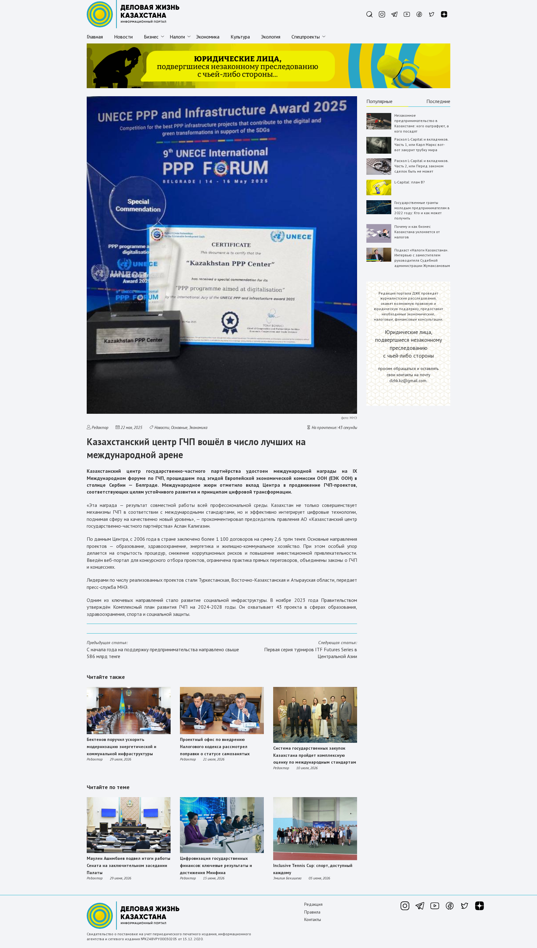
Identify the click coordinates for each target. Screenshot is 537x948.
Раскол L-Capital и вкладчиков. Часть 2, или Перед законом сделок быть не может (421, 166)
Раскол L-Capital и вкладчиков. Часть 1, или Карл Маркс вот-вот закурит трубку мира (421, 144)
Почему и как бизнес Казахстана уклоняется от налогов (417, 231)
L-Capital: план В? (409, 182)
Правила (312, 912)
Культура (240, 37)
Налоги (177, 37)
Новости (123, 37)
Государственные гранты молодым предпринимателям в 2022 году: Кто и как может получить (422, 210)
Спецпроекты (305, 37)
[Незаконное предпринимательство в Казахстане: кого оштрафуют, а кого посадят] (378, 128)
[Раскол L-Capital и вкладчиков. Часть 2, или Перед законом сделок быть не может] (378, 173)
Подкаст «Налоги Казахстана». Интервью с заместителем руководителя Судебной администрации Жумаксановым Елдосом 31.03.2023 (422, 260)
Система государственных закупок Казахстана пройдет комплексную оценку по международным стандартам (314, 755)
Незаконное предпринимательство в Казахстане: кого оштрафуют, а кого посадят (421, 123)
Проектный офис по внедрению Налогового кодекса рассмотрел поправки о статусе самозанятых (215, 746)
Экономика (207, 37)
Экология (270, 37)
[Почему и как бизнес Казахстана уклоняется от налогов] (378, 241)
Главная (95, 37)
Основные (179, 427)
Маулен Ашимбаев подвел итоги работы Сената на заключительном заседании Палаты (128, 865)
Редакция (313, 904)
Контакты (312, 919)
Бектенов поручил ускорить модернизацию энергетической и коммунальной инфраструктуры (121, 746)
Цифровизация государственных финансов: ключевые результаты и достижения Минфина (216, 865)
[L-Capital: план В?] (378, 194)
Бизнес (151, 37)
